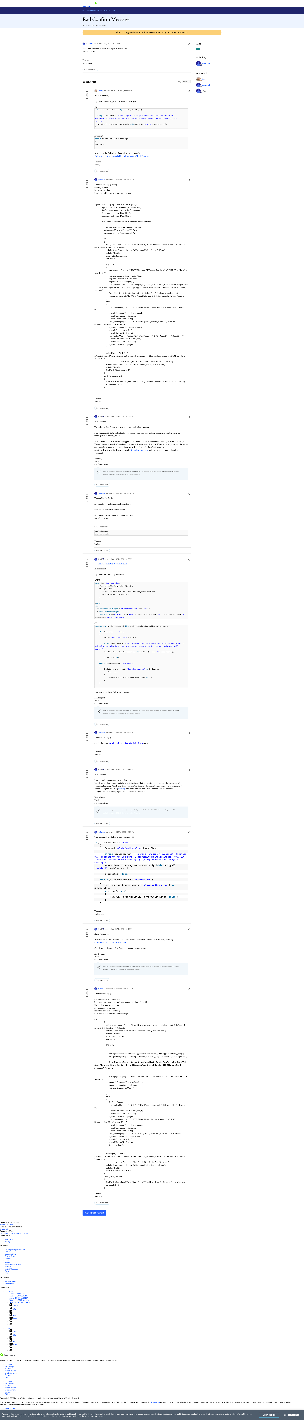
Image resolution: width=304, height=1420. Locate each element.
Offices (7, 1377)
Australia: (20, 1302)
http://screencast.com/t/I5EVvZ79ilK (110, 942)
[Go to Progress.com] (7, 1356)
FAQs (7, 1273)
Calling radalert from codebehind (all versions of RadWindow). (121, 156)
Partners (8, 1267)
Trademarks (155, 1402)
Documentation (10, 1254)
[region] (152, 1415)
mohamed (89, 44)
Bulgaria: (19, 1300)
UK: (18, 1296)
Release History (11, 1256)
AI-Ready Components (19, 1233)
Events (7, 1271)
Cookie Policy (11, 1416)
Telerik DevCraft (6, 1225)
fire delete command (139, 450)
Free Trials (9, 1239)
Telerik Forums (90, 11)
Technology (9, 1366)
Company (8, 1364)
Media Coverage (11, 1373)
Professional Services (13, 1265)
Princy (100, 91)
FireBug (121, 788)
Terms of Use (10, 1408)
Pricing (7, 1242)
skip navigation (88, 6)
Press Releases (10, 1371)
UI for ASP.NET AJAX (106, 11)
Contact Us (9, 1292)
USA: (18, 1294)
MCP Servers (5, 1233)
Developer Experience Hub (15, 1250)
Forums (7, 1258)
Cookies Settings (291, 1415)
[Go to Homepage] (95, 6)
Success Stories (10, 1281)
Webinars (8, 1262)
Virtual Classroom (11, 1269)
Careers (7, 1375)
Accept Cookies (269, 1415)
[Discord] (11, 1324)
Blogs (7, 1260)
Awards (8, 1369)
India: (19, 1298)
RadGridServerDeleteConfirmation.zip (112, 564)
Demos (7, 1252)
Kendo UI (4, 1229)
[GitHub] (11, 1322)
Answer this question (94, 1212)
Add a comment (90, 69)
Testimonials (9, 1283)
